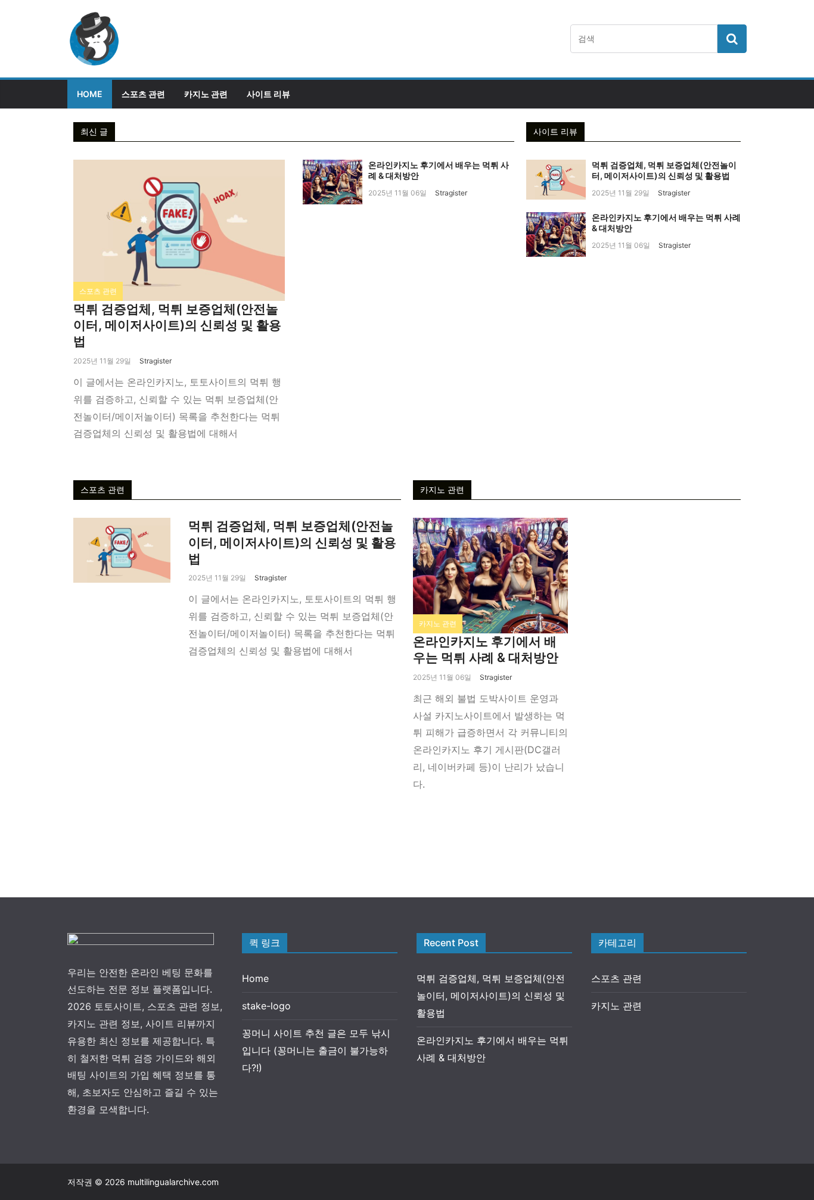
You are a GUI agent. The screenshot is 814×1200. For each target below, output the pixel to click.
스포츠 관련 (143, 94)
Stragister (155, 360)
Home (89, 94)
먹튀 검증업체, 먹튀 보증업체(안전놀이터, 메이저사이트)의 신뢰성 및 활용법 (177, 325)
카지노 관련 (206, 94)
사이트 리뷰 (268, 94)
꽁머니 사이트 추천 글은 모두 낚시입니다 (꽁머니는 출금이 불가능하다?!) (316, 1050)
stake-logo (266, 1006)
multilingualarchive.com (173, 1182)
